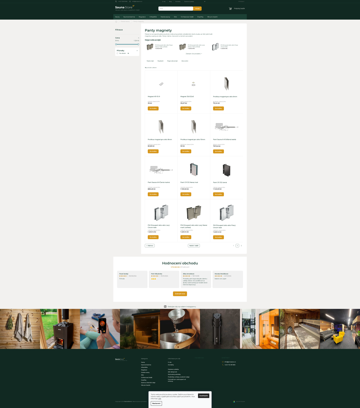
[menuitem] (117, 17)
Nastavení (156, 403)
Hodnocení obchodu (180, 263)
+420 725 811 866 (230, 365)
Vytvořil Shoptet (240, 401)
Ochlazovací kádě (146, 377)
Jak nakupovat (172, 372)
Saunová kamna (146, 365)
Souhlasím (203, 396)
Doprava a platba (189, 1)
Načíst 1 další (193, 245)
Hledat (197, 8)
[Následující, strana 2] (237, 245)
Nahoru (150, 245)
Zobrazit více (180, 294)
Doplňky (143, 380)
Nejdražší (160, 61)
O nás (163, 1)
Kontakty (178, 1)
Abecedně (184, 61)
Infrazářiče (144, 367)
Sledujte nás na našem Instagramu (182, 307)
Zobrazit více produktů (193, 54)
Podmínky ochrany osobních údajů (178, 377)
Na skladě (124, 53)
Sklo (142, 375)
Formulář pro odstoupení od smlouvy (177, 380)
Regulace (144, 370)
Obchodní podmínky (174, 374)
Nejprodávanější (172, 61)
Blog (170, 1)
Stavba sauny (145, 372)
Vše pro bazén (145, 385)
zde (159, 399)
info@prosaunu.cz (230, 362)
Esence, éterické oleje (148, 382)
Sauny (143, 362)
